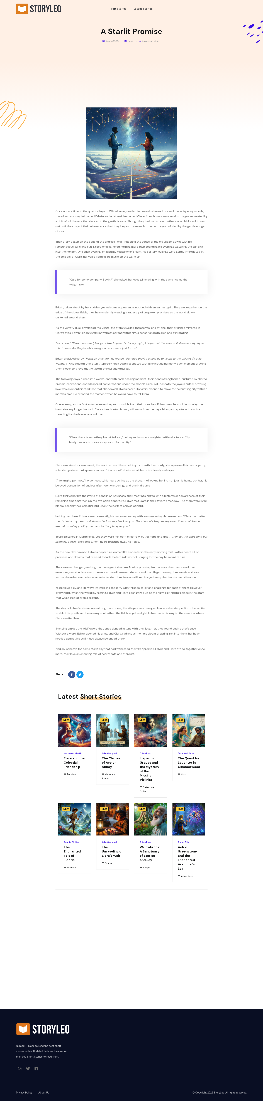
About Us (43, 1092)
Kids (183, 774)
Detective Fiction (147, 789)
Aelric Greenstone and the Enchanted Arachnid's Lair (187, 858)
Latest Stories (142, 9)
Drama (108, 863)
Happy (146, 867)
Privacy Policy (24, 1092)
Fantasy (71, 867)
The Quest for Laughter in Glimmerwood (189, 762)
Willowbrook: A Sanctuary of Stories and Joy (150, 853)
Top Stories (118, 9)
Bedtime (71, 774)
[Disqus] (131, 941)
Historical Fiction (109, 776)
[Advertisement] (131, 72)
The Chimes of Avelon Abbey (111, 762)
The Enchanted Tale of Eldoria (72, 853)
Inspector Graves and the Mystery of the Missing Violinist (149, 769)
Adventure (187, 876)
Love (130, 41)
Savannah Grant (151, 41)
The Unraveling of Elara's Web (112, 851)
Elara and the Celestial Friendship (74, 762)
